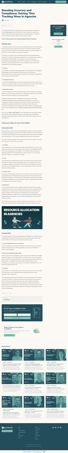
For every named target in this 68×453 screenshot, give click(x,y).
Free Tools (37, 430)
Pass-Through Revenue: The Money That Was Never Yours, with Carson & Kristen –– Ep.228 (12, 387)
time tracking (9, 32)
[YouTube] (56, 427)
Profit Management (21, 432)
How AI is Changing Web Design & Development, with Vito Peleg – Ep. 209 (33, 364)
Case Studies (34, 1)
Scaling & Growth (31, 385)
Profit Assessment (21, 430)
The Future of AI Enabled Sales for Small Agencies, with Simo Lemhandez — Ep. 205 (12, 365)
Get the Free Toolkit (16, 318)
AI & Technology (9, 362)
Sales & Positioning (32, 409)
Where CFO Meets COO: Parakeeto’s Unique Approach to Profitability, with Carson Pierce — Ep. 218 (11, 414)
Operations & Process (54, 409)
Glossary (36, 432)
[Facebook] (53, 427)
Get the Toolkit (58, 46)
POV (29, 1)
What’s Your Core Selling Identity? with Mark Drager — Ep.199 (33, 411)
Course (19, 437)
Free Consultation (61, 1)
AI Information (37, 435)
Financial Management (10, 409)
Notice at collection (27, 451)
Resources (44, 1)
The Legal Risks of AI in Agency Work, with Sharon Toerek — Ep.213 (55, 364)
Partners (36, 439)
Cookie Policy (35, 444)
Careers (36, 434)
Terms (39, 444)
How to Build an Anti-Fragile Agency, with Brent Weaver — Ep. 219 (33, 388)
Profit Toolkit (37, 428)
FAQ (36, 437)
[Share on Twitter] (7, 25)
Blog (19, 434)
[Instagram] (58, 427)
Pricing (39, 1)
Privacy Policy (29, 444)
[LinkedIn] (61, 427)
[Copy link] (12, 25)
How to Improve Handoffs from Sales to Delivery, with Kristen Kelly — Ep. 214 (55, 411)
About (19, 1)
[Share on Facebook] (9, 25)
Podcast (4, 362)
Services (23, 1)
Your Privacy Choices (37, 451)
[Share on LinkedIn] (5, 25)
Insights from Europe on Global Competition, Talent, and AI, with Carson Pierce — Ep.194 (56, 389)
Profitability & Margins (6, 410)
